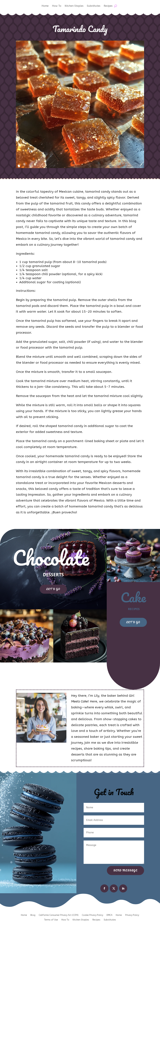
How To (56, 6)
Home (45, 6)
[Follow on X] (114, 888)
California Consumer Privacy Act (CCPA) (58, 915)
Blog (32, 915)
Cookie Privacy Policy (92, 915)
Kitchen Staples (74, 6)
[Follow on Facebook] (104, 888)
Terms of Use (51, 920)
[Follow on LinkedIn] (123, 888)
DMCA (109, 915)
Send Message (125, 870)
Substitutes (93, 6)
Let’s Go (53, 589)
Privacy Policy (132, 915)
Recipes (108, 6)
